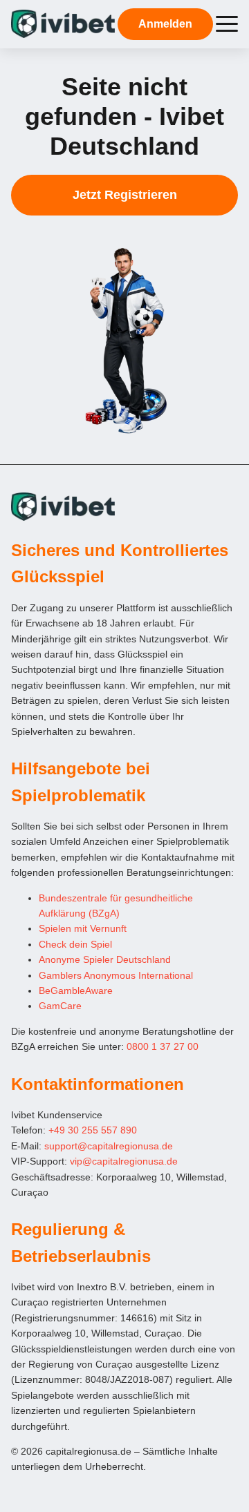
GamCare (60, 1005)
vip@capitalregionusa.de (124, 1161)
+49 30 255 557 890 (92, 1130)
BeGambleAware (76, 990)
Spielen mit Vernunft (83, 928)
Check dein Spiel (75, 944)
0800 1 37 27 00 (163, 1046)
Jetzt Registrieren (125, 195)
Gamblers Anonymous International (116, 975)
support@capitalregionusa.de (108, 1145)
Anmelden (165, 24)
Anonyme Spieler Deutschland (105, 959)
